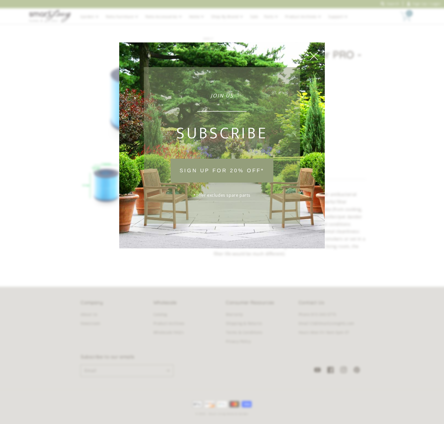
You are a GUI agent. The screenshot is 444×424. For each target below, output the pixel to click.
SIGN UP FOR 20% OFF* (222, 170)
